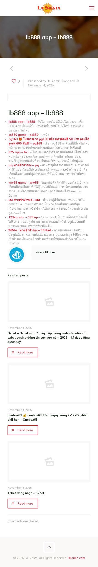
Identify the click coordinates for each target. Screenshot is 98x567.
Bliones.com (76, 558)
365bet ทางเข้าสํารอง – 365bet (29, 230)
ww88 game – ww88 (23, 182)
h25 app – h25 (18, 152)
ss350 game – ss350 (23, 134)
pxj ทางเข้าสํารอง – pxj (23, 165)
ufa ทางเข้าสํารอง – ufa (24, 200)
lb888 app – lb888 (21, 121)
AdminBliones (61, 81)
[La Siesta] (49, 8)
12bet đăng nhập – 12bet (26, 493)
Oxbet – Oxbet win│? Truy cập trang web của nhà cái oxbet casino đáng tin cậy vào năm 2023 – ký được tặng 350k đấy (49, 337)
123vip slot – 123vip (23, 217)
